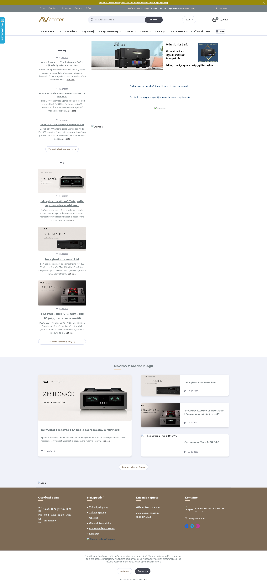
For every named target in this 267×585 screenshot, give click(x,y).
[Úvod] (60, 19)
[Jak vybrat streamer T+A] (62, 239)
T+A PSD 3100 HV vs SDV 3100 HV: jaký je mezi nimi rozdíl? (62, 316)
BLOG (88, 8)
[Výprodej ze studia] (97, 126)
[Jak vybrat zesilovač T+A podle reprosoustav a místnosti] (62, 181)
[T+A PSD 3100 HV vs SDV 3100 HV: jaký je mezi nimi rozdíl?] (62, 293)
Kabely (161, 31)
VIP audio (48, 31)
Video (145, 31)
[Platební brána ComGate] (101, 539)
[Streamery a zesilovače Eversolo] (160, 55)
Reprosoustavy (109, 31)
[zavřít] (263, 2)
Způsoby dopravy (98, 507)
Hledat (153, 19)
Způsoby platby (97, 512)
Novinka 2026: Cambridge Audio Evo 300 (62, 124)
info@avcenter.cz (197, 518)
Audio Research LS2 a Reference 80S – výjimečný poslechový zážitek (62, 64)
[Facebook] (188, 526)
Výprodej (89, 31)
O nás (42, 8)
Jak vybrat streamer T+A (62, 259)
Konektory (179, 31)
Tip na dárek (69, 31)
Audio (130, 31)
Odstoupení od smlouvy (102, 528)
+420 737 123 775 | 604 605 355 (167, 8)
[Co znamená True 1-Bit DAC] (160, 445)
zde (145, 579)
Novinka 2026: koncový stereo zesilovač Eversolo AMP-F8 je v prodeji (133, 2)
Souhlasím (143, 571)
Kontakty (78, 8)
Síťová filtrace (201, 31)
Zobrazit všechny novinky (60, 149)
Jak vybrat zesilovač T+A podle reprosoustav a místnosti (62, 203)
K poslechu (53, 8)
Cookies (93, 518)
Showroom (66, 8)
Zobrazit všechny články (60, 341)
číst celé (71, 79)
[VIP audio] (42, 482)
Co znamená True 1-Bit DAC (201, 442)
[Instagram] (199, 526)
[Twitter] (193, 526)
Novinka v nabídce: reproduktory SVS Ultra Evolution (62, 95)
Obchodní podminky (100, 523)
